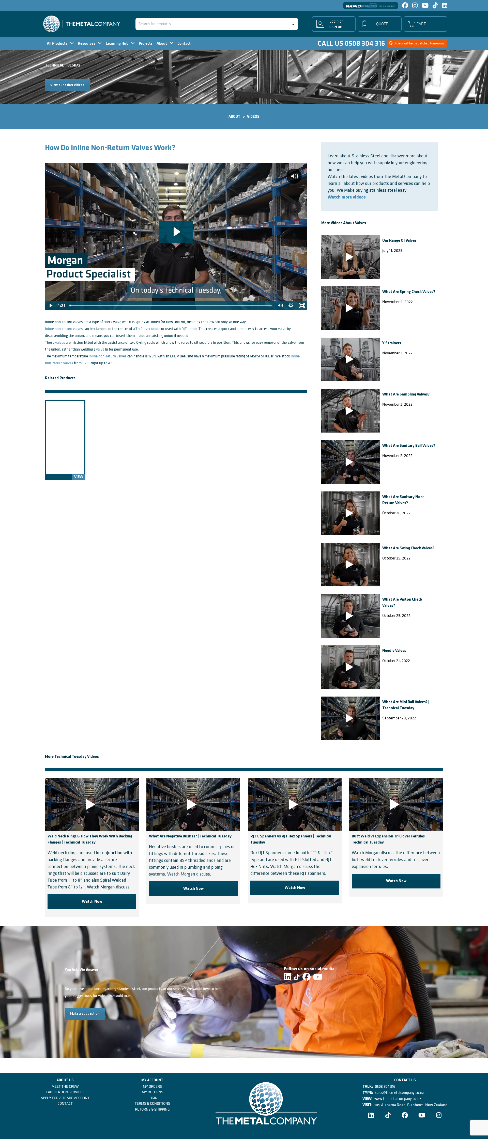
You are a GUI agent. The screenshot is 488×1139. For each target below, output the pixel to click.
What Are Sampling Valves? (406, 394)
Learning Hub (117, 43)
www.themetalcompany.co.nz (397, 1099)
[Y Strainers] (350, 359)
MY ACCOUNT (152, 1080)
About (162, 43)
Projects (145, 43)
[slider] (171, 305)
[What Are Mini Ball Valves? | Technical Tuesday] (350, 718)
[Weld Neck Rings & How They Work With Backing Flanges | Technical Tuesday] (92, 804)
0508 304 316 (385, 1086)
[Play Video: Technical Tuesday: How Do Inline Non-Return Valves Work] (176, 232)
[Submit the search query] (293, 24)
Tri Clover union (147, 329)
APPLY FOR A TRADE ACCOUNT (65, 1098)
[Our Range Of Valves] (350, 257)
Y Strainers (391, 343)
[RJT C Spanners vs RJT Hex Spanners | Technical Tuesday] (295, 804)
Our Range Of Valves (399, 241)
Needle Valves (394, 651)
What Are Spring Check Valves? (408, 292)
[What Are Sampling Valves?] (350, 411)
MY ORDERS (152, 1086)
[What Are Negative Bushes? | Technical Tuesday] (193, 804)
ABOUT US (65, 1080)
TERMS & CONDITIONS (152, 1103)
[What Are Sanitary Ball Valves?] (350, 462)
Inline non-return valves (64, 329)
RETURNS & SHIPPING (152, 1109)
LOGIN (152, 1098)
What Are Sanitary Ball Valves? (408, 446)
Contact (184, 43)
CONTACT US (405, 1080)
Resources (87, 43)
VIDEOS (253, 117)
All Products (57, 43)
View (78, 477)
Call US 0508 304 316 (351, 43)
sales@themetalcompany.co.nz (399, 1093)
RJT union (189, 329)
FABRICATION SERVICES (65, 1092)
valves (60, 342)
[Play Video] (50, 305)
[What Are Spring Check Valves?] (350, 308)
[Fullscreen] (301, 305)
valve (282, 329)
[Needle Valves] (350, 667)
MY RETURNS (152, 1092)
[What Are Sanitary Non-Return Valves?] (350, 513)
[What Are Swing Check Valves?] (350, 564)
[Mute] (279, 305)
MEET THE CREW (65, 1086)
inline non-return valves (108, 356)
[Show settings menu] (290, 305)
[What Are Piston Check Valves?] (350, 616)
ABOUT (234, 117)
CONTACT (65, 1103)
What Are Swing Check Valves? (408, 548)
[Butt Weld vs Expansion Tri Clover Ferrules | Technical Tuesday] (396, 804)
